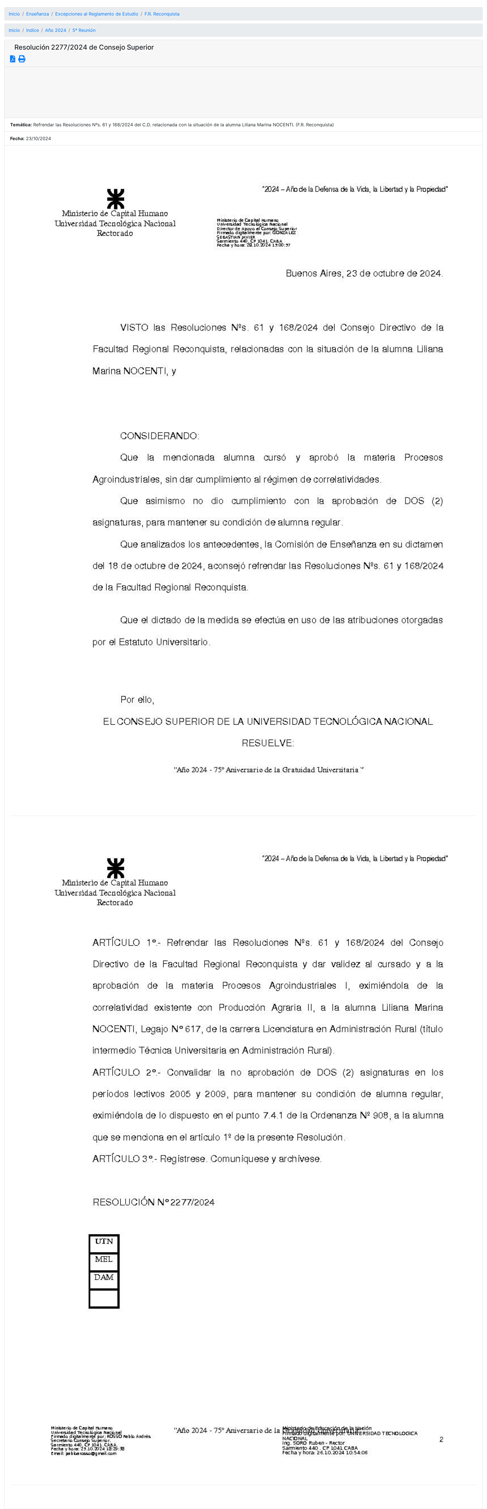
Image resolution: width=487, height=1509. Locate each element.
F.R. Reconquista (162, 14)
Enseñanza (37, 14)
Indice (32, 30)
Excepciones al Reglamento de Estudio (96, 14)
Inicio (14, 14)
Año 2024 (55, 30)
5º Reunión (84, 30)
